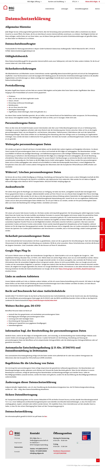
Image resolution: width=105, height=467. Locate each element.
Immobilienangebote (81, 9)
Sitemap (17, 438)
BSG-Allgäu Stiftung (33, 2)
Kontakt (17, 452)
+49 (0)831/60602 (41, 451)
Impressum (18, 443)
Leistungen (64, 9)
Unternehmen (49, 9)
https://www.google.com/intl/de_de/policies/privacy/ (77, 269)
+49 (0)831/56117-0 (41, 449)
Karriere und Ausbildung (56, 2)
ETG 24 (74, 2)
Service (97, 9)
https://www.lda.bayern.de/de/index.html (43, 300)
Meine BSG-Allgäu (91, 2)
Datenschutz (18, 447)
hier (45, 417)
